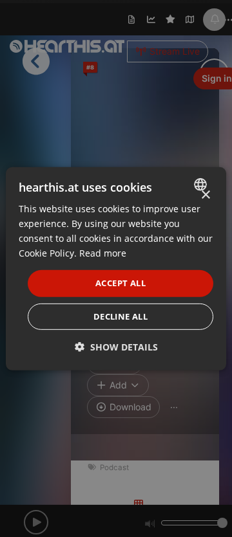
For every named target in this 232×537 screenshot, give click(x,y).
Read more (102, 253)
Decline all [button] (120, 316)
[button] (116, 347)
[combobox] (202, 183)
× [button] (205, 194)
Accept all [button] (120, 283)
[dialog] (116, 268)
